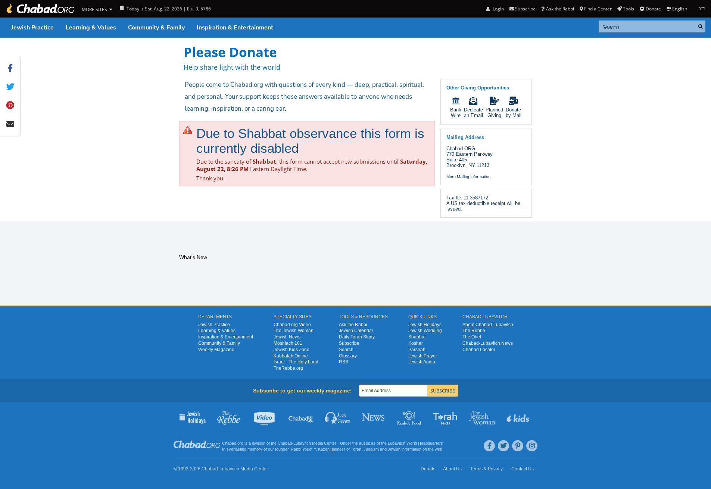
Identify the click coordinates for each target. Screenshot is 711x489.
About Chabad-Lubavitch (487, 324)
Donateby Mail (513, 112)
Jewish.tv (265, 417)
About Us (452, 468)
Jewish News (287, 337)
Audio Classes (337, 417)
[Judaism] (40, 9)
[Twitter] (503, 445)
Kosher (415, 343)
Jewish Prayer (422, 356)
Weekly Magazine (216, 349)
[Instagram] (531, 445)
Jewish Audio (421, 362)
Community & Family (156, 27)
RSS (343, 362)
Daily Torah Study (357, 337)
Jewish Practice (32, 27)
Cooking (410, 417)
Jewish (394, 449)
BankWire (455, 112)
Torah (356, 449)
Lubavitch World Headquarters (415, 443)
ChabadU (301, 417)
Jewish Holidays (425, 324)
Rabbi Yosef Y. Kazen (310, 449)
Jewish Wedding (425, 330)
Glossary (348, 356)
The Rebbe (473, 330)
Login (497, 9)
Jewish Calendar (356, 330)
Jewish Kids (518, 417)
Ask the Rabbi (560, 9)
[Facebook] (489, 445)
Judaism (371, 449)
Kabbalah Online (291, 356)
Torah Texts (446, 417)
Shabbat (416, 337)
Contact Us (522, 468)
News (373, 417)
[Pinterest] (517, 445)
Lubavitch (302, 443)
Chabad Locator (478, 349)
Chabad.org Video (292, 324)
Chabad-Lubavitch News (487, 343)
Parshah (416, 349)
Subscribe (349, 343)
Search (346, 349)
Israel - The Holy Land (296, 362)
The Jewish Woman (294, 330)
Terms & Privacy (486, 468)
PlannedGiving (494, 112)
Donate (653, 9)
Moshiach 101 (288, 343)
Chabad (285, 443)
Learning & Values (91, 27)
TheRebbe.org (288, 368)
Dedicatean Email (473, 112)
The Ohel (471, 337)
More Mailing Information (468, 176)
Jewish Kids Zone (291, 349)
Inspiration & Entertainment (235, 27)
